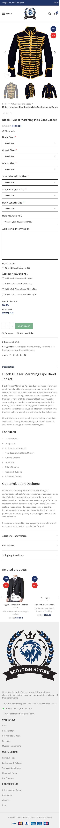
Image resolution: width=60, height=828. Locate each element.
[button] (5, 52)
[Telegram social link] (25, 355)
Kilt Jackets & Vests (11, 736)
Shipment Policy (9, 773)
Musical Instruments (11, 746)
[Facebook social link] (10, 355)
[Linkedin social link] (21, 355)
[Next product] (11, 113)
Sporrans (6, 741)
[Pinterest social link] (17, 355)
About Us (6, 800)
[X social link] (14, 355)
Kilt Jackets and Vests (21, 104)
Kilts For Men (8, 730)
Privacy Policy (8, 758)
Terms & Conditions (11, 768)
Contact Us (7, 795)
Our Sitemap (8, 778)
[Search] (50, 13)
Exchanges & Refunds (12, 763)
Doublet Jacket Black (44, 604)
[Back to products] (7, 113)
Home (5, 104)
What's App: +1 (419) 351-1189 (19, 708)
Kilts (4, 725)
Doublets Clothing (44, 611)
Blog (4, 805)
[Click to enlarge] (7, 75)
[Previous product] (4, 113)
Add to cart (24, 326)
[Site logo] (30, 13)
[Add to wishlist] (18, 598)
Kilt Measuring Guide (11, 790)
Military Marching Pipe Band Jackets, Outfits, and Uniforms (30, 107)
